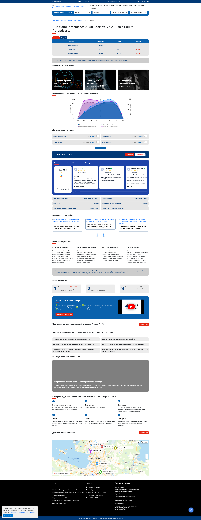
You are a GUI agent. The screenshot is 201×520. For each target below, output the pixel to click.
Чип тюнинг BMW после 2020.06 (123, 500)
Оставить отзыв (63, 189)
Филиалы (141, 5)
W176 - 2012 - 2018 (79, 20)
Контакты (93, 9)
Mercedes (63, 20)
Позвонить (60, 314)
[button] (103, 235)
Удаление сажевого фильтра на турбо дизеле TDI (125, 497)
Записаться (129, 154)
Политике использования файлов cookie (23, 512)
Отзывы (111, 5)
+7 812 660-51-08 (72, 287)
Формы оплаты (119, 494)
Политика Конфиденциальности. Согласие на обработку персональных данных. (127, 490)
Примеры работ (127, 5)
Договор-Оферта (119, 487)
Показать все (101, 148)
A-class (70, 20)
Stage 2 (63, 38)
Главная (118, 5)
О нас (106, 5)
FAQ (135, 5)
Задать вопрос (140, 154)
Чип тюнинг (99, 5)
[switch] (97, 136)
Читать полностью (79, 186)
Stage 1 (56, 38)
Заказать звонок (119, 503)
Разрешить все (8, 515)
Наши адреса (57, 1)
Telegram (69, 314)
